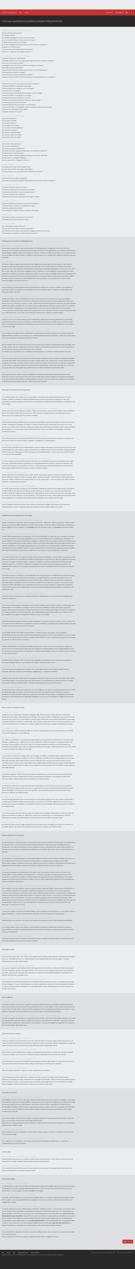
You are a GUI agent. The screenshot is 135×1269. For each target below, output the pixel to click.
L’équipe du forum (23, 1252)
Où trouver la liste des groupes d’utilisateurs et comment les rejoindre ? (24, 151)
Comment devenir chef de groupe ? (13, 153)
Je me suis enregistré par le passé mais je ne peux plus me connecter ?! (24, 45)
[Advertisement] (67, 4)
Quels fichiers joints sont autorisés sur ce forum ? (18, 217)
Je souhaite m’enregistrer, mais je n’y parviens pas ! (18, 38)
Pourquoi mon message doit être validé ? (15, 109)
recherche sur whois (49, 1211)
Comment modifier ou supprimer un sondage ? (17, 95)
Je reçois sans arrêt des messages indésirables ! (17, 169)
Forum (27, 12)
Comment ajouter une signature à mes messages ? (18, 88)
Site (20, 12)
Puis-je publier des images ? (11, 125)
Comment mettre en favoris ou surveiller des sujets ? (19, 206)
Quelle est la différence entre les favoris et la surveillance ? (21, 203)
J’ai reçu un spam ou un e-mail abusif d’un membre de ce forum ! (22, 171)
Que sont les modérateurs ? (11, 146)
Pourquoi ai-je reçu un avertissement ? (14, 102)
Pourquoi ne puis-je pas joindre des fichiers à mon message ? (21, 100)
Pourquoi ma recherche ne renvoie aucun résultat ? (18, 190)
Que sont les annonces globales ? (13, 128)
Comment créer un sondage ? (11, 91)
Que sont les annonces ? (10, 130)
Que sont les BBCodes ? (9, 118)
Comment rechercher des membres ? (14, 194)
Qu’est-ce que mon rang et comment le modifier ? (17, 75)
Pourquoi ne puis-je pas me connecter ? (14, 42)
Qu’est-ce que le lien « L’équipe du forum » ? (16, 160)
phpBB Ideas (25, 1200)
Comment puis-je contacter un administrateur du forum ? (20, 233)
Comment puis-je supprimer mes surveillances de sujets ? (20, 210)
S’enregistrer (119, 12)
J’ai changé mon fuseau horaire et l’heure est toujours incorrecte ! (23, 65)
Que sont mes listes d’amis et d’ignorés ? (15, 178)
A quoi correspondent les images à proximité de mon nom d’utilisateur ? (25, 70)
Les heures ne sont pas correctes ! (13, 63)
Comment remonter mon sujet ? (12, 112)
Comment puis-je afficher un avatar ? (13, 72)
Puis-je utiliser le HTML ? (9, 121)
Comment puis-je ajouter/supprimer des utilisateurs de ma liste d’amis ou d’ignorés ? (29, 180)
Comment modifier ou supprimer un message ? (17, 86)
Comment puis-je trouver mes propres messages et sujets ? (21, 197)
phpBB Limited (53, 1186)
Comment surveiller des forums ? (12, 208)
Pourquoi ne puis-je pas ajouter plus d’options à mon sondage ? (22, 93)
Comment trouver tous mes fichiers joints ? (15, 219)
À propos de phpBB (28, 1191)
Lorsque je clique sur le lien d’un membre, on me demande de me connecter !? (28, 77)
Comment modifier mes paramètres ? (14, 58)
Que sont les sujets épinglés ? (11, 132)
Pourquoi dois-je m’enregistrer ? (12, 33)
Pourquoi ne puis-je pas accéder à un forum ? (16, 98)
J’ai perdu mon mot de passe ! (11, 47)
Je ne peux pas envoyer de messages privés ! (16, 167)
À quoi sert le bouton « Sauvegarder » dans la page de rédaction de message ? (27, 107)
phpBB (18, 454)
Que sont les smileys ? (9, 123)
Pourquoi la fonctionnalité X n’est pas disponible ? (18, 228)
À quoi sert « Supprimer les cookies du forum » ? (17, 52)
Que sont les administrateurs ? (12, 144)
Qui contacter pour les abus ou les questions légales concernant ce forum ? (26, 231)
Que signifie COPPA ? (8, 35)
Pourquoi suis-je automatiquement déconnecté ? (17, 49)
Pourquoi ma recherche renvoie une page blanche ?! (18, 192)
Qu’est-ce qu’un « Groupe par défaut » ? (14, 158)
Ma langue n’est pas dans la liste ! (12, 68)
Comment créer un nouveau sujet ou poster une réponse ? (20, 84)
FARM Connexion (9, 12)
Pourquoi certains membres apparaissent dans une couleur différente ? (25, 155)
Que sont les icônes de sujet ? (11, 137)
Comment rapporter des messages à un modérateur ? (19, 105)
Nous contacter (35, 1252)
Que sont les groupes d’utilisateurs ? (13, 148)
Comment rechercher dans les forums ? (14, 187)
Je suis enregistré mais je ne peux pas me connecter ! (19, 40)
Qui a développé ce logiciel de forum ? (14, 226)
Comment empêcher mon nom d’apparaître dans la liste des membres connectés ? (28, 61)
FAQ (14, 1252)
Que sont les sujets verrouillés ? (12, 135)
